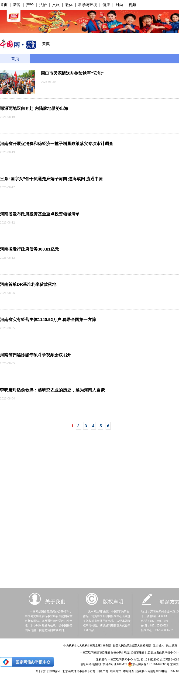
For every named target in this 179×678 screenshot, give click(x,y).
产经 (30, 5)
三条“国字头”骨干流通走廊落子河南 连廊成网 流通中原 (51, 178)
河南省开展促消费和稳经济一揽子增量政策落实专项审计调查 (56, 143)
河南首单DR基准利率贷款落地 (28, 284)
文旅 (56, 5)
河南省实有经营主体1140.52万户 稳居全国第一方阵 (48, 319)
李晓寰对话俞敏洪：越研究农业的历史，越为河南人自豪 (52, 390)
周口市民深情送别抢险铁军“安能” (72, 73)
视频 (132, 5)
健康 (106, 5)
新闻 (17, 5)
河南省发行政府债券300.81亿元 (29, 249)
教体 (69, 5)
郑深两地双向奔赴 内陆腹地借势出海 (34, 108)
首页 (3, 5)
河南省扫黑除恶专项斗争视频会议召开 (35, 354)
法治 (43, 5)
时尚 (119, 5)
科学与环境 (87, 5)
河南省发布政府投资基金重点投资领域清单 (40, 214)
